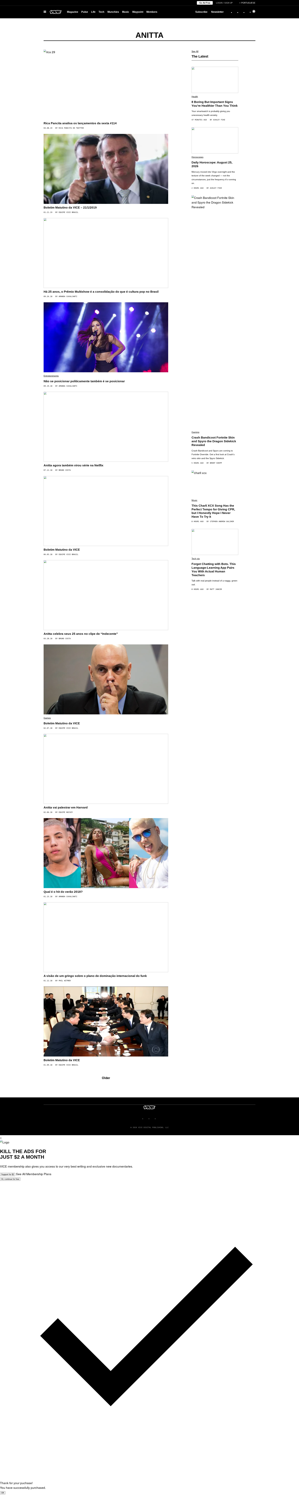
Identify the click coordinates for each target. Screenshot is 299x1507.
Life (93, 12)
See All (195, 51)
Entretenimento (51, 376)
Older (106, 1077)
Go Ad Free (204, 3)
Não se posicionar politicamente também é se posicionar (84, 381)
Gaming (195, 432)
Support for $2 (7, 1174)
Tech (101, 12)
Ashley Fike (219, 120)
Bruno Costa (65, 470)
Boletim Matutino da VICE (62, 549)
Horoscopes (197, 157)
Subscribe (201, 12)
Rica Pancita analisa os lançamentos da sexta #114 (80, 123)
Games (47, 718)
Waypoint (137, 12)
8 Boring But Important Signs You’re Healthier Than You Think (215, 103)
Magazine (72, 12)
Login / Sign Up (224, 3)
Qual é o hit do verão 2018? (63, 891)
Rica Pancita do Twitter (71, 128)
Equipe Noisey (66, 812)
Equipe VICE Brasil (68, 212)
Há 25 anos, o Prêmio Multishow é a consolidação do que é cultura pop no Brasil (101, 291)
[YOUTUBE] (159, 1119)
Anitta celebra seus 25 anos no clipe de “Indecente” (81, 633)
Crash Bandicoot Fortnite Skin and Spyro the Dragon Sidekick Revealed (214, 441)
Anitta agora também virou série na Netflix (73, 465)
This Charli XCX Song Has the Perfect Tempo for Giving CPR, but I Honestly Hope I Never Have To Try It (213, 511)
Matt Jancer (216, 589)
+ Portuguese (247, 3)
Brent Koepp (216, 463)
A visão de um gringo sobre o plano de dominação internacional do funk (95, 976)
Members (151, 12)
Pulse (84, 12)
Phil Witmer (65, 981)
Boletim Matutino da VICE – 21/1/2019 (70, 207)
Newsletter (217, 12)
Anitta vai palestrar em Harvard (66, 807)
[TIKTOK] (152, 1119)
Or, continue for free (10, 1179)
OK (2, 1493)
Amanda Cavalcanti (68, 296)
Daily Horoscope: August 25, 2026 (212, 164)
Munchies (113, 12)
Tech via (196, 558)
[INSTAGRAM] (146, 1119)
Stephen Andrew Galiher (222, 521)
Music (125, 12)
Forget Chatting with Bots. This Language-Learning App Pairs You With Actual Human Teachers (214, 569)
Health (195, 96)
